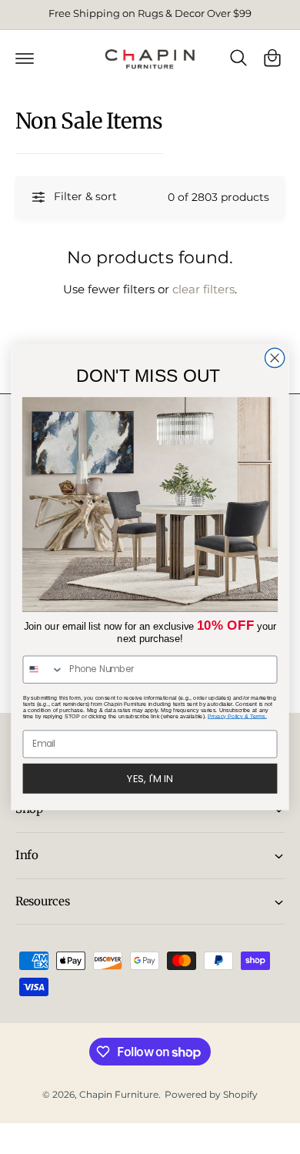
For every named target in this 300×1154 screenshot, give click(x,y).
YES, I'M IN (149, 778)
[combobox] (43, 669)
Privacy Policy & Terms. (237, 716)
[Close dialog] (275, 357)
